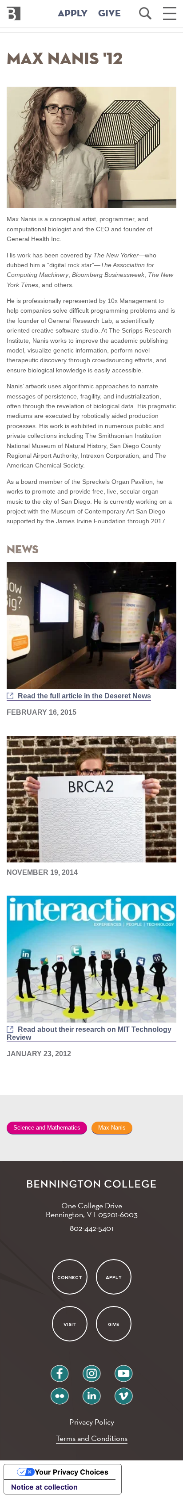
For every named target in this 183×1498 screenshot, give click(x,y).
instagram (91, 1370)
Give (113, 1324)
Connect (69, 1277)
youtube (123, 1370)
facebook (59, 1370)
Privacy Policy (91, 1422)
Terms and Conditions (91, 1438)
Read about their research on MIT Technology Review (89, 1033)
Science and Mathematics (46, 1128)
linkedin (91, 1392)
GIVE (109, 14)
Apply (114, 1277)
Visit (69, 1324)
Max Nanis (112, 1128)
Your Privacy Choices (71, 1471)
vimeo (123, 1392)
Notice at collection (44, 1487)
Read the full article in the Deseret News (84, 696)
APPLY (73, 14)
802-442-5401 (91, 1228)
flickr (60, 1392)
